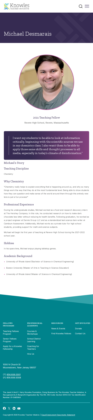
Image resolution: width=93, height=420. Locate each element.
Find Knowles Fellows (61, 333)
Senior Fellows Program (9, 340)
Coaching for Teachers (33, 347)
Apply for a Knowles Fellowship (12, 347)
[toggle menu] (87, 7)
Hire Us (30, 354)
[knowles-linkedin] (14, 408)
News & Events (58, 328)
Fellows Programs (8, 324)
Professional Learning (34, 324)
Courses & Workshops (32, 332)
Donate (78, 328)
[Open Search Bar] (80, 6)
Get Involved (82, 323)
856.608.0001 (14, 374)
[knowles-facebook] (4, 408)
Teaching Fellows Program (11, 332)
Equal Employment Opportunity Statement (58, 415)
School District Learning (34, 340)
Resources (57, 323)
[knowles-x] (9, 408)
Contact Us (80, 333)
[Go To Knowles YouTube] (18, 408)
